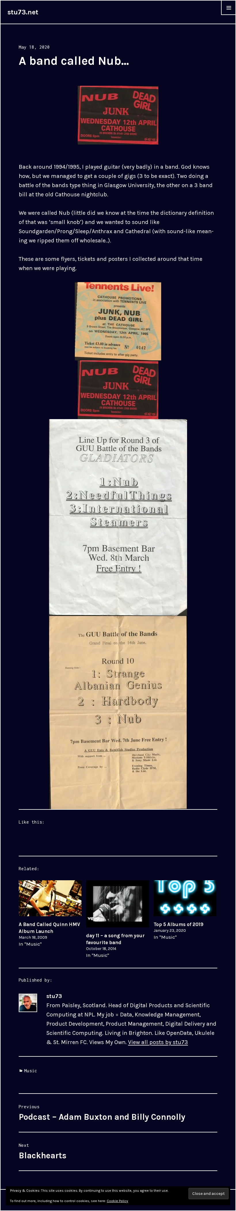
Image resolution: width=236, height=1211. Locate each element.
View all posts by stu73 (158, 1042)
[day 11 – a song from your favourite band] (117, 903)
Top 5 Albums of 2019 (178, 924)
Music (30, 1070)
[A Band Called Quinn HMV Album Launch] (50, 898)
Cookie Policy (117, 1201)
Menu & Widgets (228, 14)
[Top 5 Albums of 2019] (185, 898)
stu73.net (22, 12)
